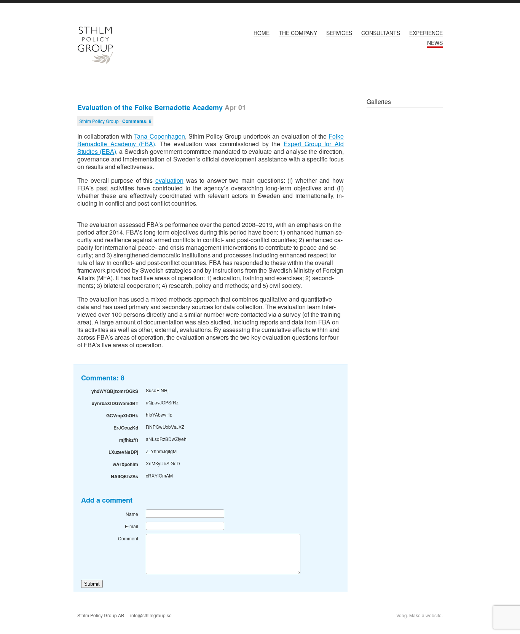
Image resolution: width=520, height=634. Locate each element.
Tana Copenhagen (159, 136)
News (435, 42)
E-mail (131, 526)
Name (132, 514)
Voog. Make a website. (419, 615)
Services (339, 33)
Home (262, 33)
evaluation (169, 180)
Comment (128, 538)
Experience (426, 33)
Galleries (379, 101)
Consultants (380, 33)
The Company (298, 33)
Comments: (137, 121)
